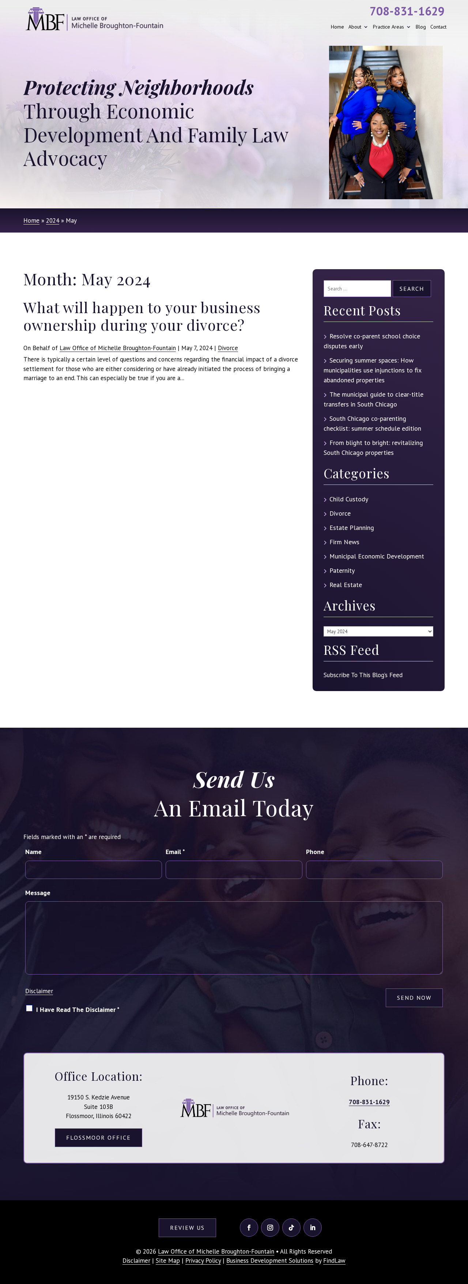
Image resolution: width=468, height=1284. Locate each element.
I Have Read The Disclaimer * (78, 1009)
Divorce (228, 348)
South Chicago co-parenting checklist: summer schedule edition (372, 423)
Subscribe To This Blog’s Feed (363, 675)
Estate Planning (351, 527)
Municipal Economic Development (376, 556)
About (354, 26)
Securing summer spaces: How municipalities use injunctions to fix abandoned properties (372, 370)
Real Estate (345, 584)
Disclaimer (39, 991)
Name (33, 851)
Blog (421, 26)
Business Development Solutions (269, 1261)
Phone (315, 851)
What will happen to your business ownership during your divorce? (142, 315)
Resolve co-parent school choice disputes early (372, 341)
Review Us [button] (187, 1227)
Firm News (344, 542)
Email (175, 851)
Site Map (168, 1261)
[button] (460, 1230)
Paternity (342, 570)
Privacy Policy (203, 1261)
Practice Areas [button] (388, 26)
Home (337, 26)
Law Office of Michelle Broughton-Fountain (118, 348)
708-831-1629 (407, 11)
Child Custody (348, 499)
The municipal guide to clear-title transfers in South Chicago (373, 399)
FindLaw (334, 1261)
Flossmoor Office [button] (98, 1137)
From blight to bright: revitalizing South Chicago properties (373, 447)
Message (37, 892)
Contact (438, 26)
